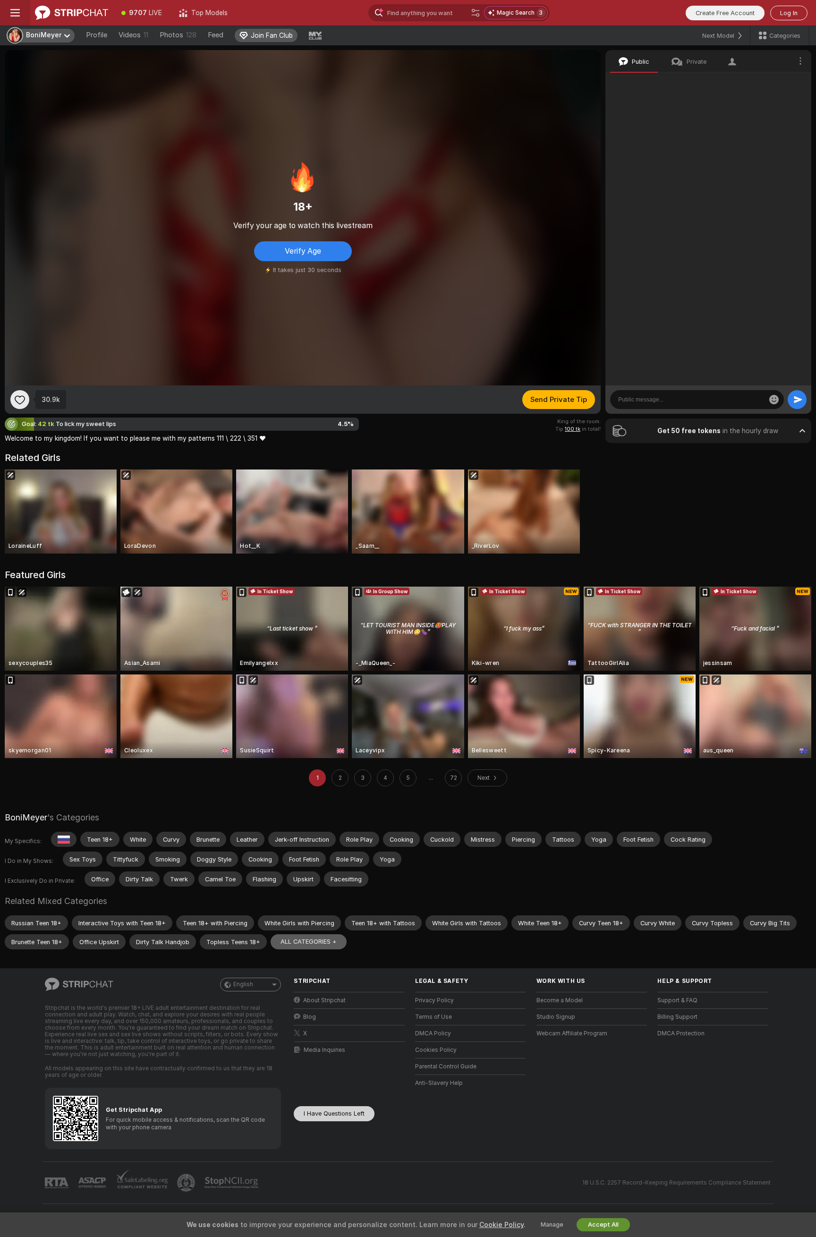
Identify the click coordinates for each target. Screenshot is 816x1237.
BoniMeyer (26, 817)
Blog (309, 1017)
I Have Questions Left (334, 1113)
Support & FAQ (677, 1000)
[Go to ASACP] (93, 1182)
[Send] (797, 399)
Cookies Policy (436, 1050)
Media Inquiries (324, 1050)
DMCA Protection (681, 1033)
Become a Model (559, 1000)
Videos (133, 35)
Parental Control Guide (445, 1066)
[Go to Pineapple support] (187, 1183)
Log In (789, 13)
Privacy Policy (434, 1000)
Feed (215, 35)
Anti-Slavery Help (439, 1083)
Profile (96, 35)
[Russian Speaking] (63, 839)
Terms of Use (433, 1017)
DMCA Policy (433, 1033)
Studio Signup (555, 1017)
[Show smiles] (774, 399)
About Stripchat (324, 1000)
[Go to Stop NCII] (232, 1182)
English (243, 984)
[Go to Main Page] (71, 13)
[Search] (475, 12)
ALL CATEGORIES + (308, 941)
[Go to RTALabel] (57, 1183)
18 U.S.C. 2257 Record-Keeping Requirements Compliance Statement (676, 1182)
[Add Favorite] (19, 399)
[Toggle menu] (15, 13)
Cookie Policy (501, 1224)
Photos (178, 35)
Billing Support (677, 1017)
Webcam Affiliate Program (571, 1033)
